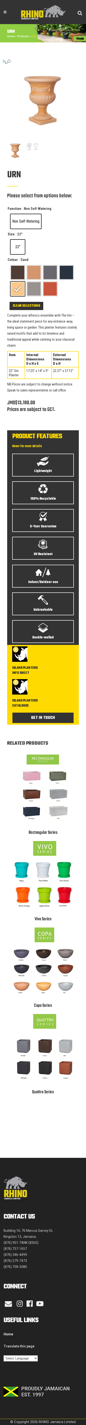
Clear (17, 305)
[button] (38, 62)
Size (11, 234)
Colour (13, 260)
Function (14, 208)
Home (10, 36)
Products (23, 36)
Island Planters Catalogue (25, 703)
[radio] (26, 221)
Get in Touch (43, 718)
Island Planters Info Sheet (25, 670)
